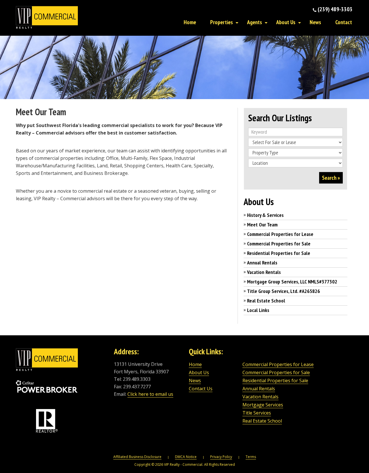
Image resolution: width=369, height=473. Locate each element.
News (315, 22)
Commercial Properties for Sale (278, 243)
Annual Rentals (262, 262)
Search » (331, 177)
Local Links (258, 310)
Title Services (256, 413)
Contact (343, 22)
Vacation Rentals (264, 272)
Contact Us (200, 388)
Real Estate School (266, 300)
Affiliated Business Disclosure (137, 456)
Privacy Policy (221, 456)
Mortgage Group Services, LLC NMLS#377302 (292, 281)
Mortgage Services (262, 405)
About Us (285, 22)
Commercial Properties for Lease (280, 234)
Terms (251, 456)
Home (190, 22)
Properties (221, 22)
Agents (254, 22)
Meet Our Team (262, 224)
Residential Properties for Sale (278, 253)
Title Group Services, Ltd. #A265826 (283, 291)
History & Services (265, 215)
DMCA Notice (186, 456)
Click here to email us (150, 394)
